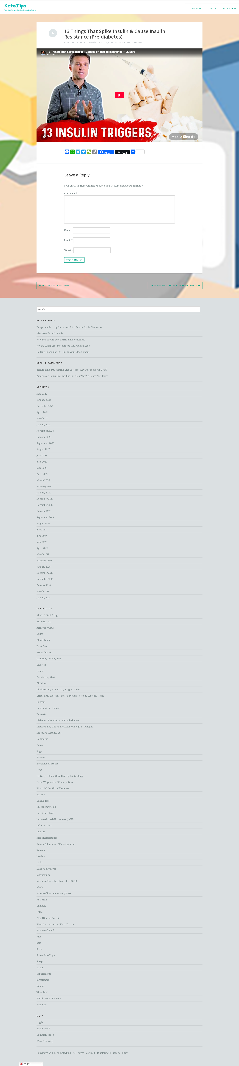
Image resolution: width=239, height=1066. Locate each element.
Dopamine (42, 739)
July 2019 (41, 529)
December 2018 (45, 572)
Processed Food (45, 930)
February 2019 (44, 560)
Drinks (40, 745)
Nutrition (42, 899)
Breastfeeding (44, 652)
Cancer (40, 671)
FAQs (39, 769)
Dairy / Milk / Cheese (48, 708)
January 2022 (44, 399)
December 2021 (45, 406)
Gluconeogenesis (46, 806)
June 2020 (42, 461)
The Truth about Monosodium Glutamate (173, 285)
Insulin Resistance (120, 42)
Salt (39, 942)
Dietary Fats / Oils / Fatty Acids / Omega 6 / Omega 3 (65, 726)
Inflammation (44, 825)
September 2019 (45, 517)
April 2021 (42, 412)
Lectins (41, 856)
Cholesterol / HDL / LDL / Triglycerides (58, 689)
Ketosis (41, 850)
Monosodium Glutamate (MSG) (54, 893)
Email (68, 240)
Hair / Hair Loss (45, 813)
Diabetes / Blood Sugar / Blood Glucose (58, 720)
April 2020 (42, 474)
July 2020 (42, 455)
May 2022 (42, 393)
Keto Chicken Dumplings (55, 285)
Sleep (40, 961)
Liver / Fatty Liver (46, 868)
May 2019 (42, 542)
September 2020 (45, 443)
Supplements (44, 973)
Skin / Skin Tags (46, 955)
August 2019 (43, 523)
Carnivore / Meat (46, 677)
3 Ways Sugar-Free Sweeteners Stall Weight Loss (63, 345)
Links (211, 8)
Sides (39, 949)
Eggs (39, 751)
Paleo (40, 912)
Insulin (102, 42)
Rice (39, 936)
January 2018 (44, 597)
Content (193, 8)
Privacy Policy (120, 1053)
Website (68, 250)
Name (68, 230)
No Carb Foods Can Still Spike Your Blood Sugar (63, 352)
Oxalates (41, 905)
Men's (40, 887)
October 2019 (44, 511)
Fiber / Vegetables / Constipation (55, 782)
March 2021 (43, 418)
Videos (138, 42)
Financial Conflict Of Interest (53, 788)
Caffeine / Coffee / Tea (49, 658)
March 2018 (43, 591)
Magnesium (43, 875)
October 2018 (44, 585)
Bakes (40, 633)
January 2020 (44, 492)
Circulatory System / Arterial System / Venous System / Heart (70, 695)
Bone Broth (43, 646)
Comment (70, 193)
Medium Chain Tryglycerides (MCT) (57, 881)
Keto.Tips (15, 6)
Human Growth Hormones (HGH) (55, 819)
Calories (41, 664)
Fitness (41, 794)
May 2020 (42, 468)
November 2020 (45, 430)
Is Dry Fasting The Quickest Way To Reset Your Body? (77, 369)
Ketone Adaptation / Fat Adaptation (56, 844)
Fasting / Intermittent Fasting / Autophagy (60, 776)
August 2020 (43, 449)
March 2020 (43, 480)
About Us (228, 8)
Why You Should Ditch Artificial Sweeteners (61, 339)
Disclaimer (103, 1053)
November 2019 (45, 505)
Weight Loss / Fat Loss (49, 998)
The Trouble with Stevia (50, 333)
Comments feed (45, 1034)
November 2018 (45, 579)
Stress (40, 967)
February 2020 (44, 486)
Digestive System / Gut (49, 732)
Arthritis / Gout (45, 627)
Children (41, 683)
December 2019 (45, 498)
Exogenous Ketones (48, 763)
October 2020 (44, 437)
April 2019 (42, 548)
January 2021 (43, 424)
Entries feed (43, 1028)
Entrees (41, 757)
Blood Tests (43, 640)
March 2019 (43, 554)
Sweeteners (43, 979)
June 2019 (42, 535)
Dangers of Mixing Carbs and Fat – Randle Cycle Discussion (70, 327)
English (27, 1063)
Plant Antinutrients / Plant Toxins (55, 924)
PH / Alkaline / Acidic (48, 918)
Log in (40, 1022)
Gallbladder (43, 800)
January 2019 (43, 566)
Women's (42, 1004)
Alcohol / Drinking (47, 615)
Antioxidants (44, 621)
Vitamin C (42, 992)
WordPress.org (45, 1041)
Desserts (41, 714)
